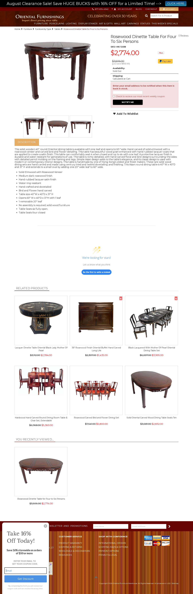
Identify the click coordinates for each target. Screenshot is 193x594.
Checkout (151, 9)
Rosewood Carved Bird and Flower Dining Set (96, 417)
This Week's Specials (165, 23)
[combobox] (164, 15)
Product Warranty (70, 543)
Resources (65, 555)
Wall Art (120, 23)
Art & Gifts (106, 23)
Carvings (133, 23)
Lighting (71, 23)
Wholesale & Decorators (74, 551)
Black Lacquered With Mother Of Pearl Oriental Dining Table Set (151, 349)
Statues (145, 23)
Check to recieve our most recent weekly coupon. (140, 96)
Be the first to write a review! (96, 272)
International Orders (112, 543)
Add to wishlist (127, 113)
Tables (57, 29)
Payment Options (109, 551)
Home (17, 29)
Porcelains (56, 23)
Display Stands (88, 23)
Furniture (41, 23)
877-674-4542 (101, 9)
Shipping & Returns (70, 547)
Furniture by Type (43, 29)
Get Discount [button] (26, 578)
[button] (45, 526)
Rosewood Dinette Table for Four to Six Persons (41, 499)
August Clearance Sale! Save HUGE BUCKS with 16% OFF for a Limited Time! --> (95, 3)
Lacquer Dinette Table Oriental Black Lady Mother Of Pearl (41, 349)
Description (27, 142)
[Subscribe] (169, 526)
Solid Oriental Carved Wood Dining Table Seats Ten (152, 417)
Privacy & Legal (108, 555)
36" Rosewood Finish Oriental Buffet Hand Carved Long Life (96, 349)
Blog (139, 9)
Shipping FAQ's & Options (113, 547)
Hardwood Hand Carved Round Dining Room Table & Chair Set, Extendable (41, 419)
